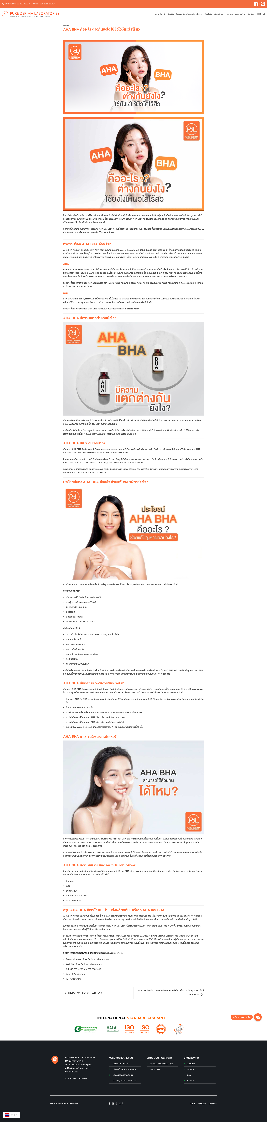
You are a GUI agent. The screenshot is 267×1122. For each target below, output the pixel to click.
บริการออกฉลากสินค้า (123, 1075)
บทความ (230, 14)
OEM (188, 935)
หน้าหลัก (158, 14)
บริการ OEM (155, 1069)
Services (191, 1069)
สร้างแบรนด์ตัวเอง (125, 935)
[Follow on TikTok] (116, 1103)
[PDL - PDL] (30, 14)
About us (191, 1063)
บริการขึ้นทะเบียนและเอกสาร (126, 1069)
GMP (125, 939)
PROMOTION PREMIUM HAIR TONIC (85, 992)
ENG (259, 14)
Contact (190, 1080)
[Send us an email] (120, 1103)
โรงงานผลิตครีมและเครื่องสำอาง (189, 14)
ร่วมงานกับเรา (240, 14)
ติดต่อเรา (251, 14)
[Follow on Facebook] (110, 1103)
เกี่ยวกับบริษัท (169, 14)
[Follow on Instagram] (113, 1103)
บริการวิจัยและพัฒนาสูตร (161, 1063)
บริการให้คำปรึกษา (121, 1063)
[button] (258, 1017)
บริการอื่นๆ (218, 14)
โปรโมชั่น (208, 14)
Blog (189, 1075)
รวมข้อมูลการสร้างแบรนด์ (124, 1080)
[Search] (264, 14)
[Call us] (123, 1103)
